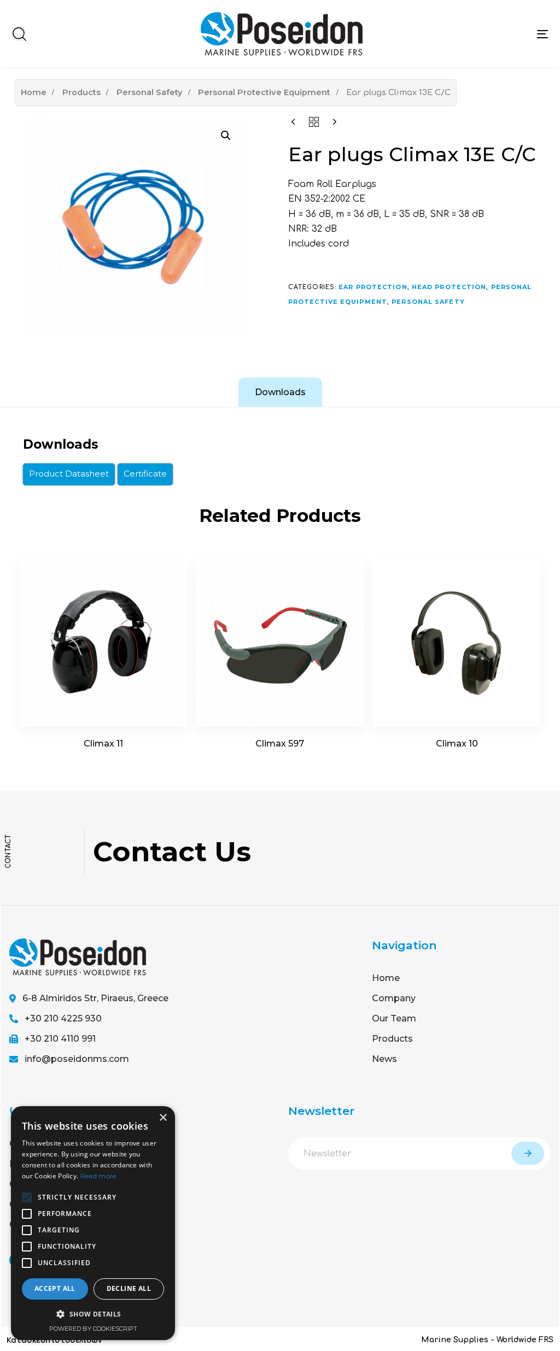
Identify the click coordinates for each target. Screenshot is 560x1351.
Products (81, 92)
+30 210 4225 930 (63, 1018)
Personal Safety (149, 92)
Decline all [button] (129, 1288)
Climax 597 (279, 743)
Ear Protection (373, 287)
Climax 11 (103, 743)
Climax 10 (457, 743)
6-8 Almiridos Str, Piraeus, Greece (95, 998)
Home (33, 92)
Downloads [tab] (280, 392)
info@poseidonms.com (77, 1059)
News (384, 1059)
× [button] (163, 1118)
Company (394, 998)
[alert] (93, 1223)
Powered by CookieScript (93, 1328)
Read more (98, 1176)
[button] (19, 34)
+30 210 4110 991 (60, 1038)
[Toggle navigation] (542, 34)
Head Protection (449, 287)
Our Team (394, 1018)
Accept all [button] (54, 1288)
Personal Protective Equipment (264, 92)
